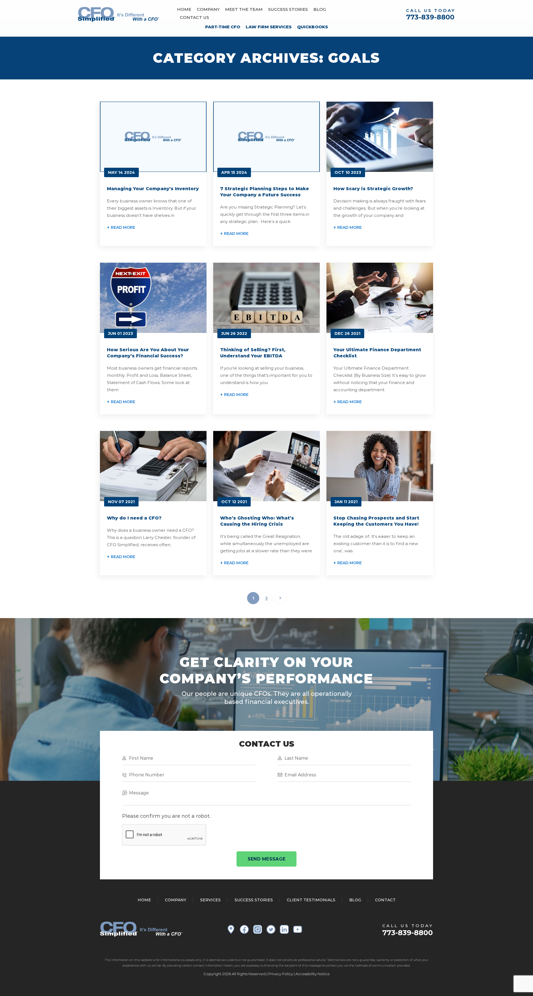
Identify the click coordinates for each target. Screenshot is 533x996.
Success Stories (288, 9)
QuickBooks (312, 26)
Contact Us (194, 17)
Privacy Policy (280, 974)
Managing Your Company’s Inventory (153, 188)
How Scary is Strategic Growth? (373, 188)
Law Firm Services (268, 26)
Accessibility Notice (312, 974)
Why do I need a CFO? (134, 518)
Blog (319, 9)
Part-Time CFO (222, 26)
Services (210, 899)
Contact (385, 899)
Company (208, 9)
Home (184, 9)
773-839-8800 (430, 17)
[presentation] (164, 835)
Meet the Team (244, 9)
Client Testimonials (311, 899)
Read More (123, 227)
